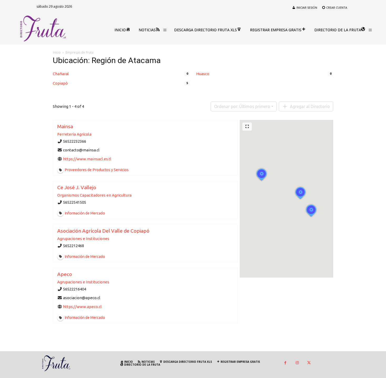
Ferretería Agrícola (74, 134)
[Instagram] (297, 363)
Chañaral (61, 73)
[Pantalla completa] (247, 126)
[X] (309, 363)
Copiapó (60, 83)
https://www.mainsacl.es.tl (87, 159)
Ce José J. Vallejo (76, 187)
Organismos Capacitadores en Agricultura (94, 195)
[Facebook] (285, 363)
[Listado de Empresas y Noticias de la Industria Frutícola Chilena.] (43, 28)
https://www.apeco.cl (82, 306)
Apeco (64, 274)
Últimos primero (242, 106)
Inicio (57, 52)
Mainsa (65, 126)
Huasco (202, 73)
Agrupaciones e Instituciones (83, 238)
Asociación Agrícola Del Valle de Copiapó (103, 231)
